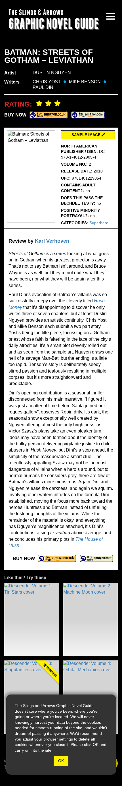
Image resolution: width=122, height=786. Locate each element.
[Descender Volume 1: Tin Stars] (31, 619)
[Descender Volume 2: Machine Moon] (90, 619)
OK (61, 760)
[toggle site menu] (111, 16)
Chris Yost (47, 81)
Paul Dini (43, 87)
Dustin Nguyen (52, 72)
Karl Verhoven (52, 241)
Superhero (98, 223)
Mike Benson (85, 81)
